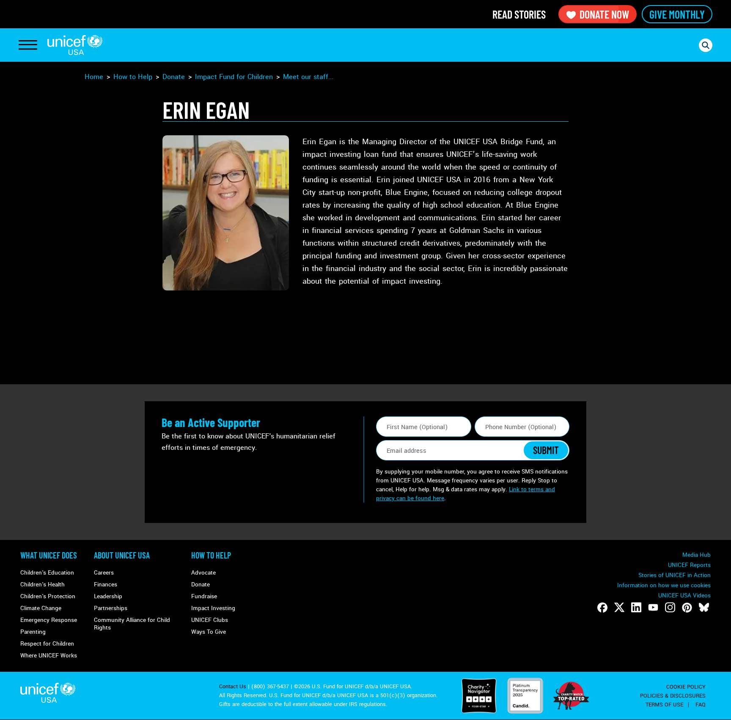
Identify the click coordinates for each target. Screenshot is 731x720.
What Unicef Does (48, 555)
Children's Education (47, 573)
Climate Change (40, 608)
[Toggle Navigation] (28, 45)
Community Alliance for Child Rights (132, 624)
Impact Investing (213, 608)
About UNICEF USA (122, 555)
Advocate (203, 573)
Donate (173, 77)
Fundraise (204, 596)
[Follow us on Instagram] (670, 607)
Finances (105, 584)
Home (94, 77)
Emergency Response (48, 620)
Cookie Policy (686, 687)
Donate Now (604, 14)
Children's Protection (47, 596)
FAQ (700, 704)
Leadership (108, 596)
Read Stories (519, 14)
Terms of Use (664, 704)
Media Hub (696, 555)
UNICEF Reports (689, 565)
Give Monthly (677, 14)
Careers (104, 573)
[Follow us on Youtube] (653, 607)
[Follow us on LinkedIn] (636, 607)
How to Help (132, 77)
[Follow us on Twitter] (619, 607)
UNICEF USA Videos (684, 595)
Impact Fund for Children (234, 77)
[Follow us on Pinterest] (687, 607)
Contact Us (232, 686)
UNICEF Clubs (209, 620)
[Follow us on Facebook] (602, 607)
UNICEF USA (74, 45)
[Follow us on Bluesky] (704, 607)
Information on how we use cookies (664, 585)
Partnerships (110, 608)
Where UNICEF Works (48, 656)
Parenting (33, 632)
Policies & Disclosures (673, 695)
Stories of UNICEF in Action (674, 575)
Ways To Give (208, 632)
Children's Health (42, 584)
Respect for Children (47, 644)
